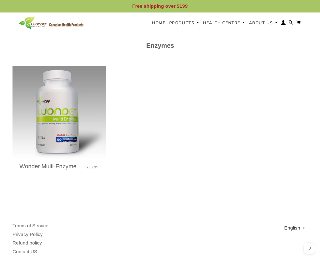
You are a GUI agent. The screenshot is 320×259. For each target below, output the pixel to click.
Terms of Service (30, 225)
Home (158, 23)
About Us (261, 23)
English (292, 228)
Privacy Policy (27, 234)
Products (182, 23)
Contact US (24, 251)
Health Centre (222, 23)
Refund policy (27, 243)
